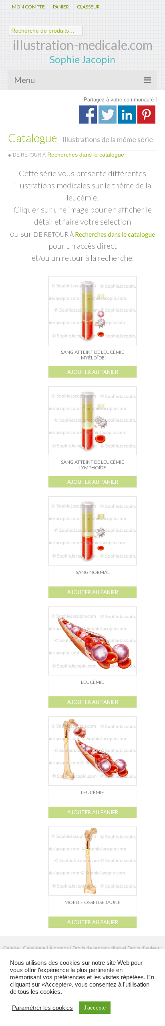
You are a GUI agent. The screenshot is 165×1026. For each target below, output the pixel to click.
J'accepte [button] (95, 1008)
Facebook (88, 114)
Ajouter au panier (92, 372)
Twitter (108, 114)
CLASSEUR (88, 7)
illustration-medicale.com (83, 45)
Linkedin (127, 114)
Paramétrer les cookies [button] (42, 1008)
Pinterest (146, 114)
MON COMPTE (28, 7)
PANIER (61, 7)
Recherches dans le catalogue (115, 234)
